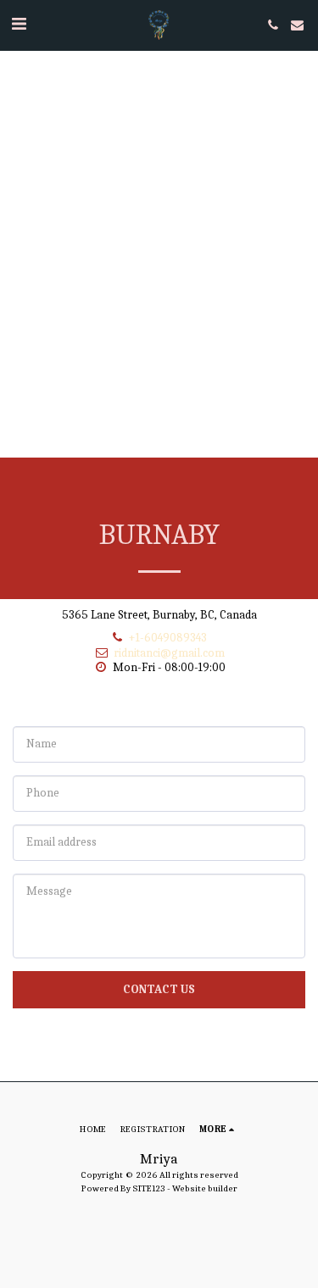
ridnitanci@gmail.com (169, 653)
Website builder (204, 1188)
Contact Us (159, 989)
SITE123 (148, 1188)
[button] (18, 24)
